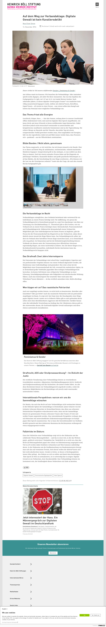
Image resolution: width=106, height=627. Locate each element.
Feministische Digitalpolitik (43, 475)
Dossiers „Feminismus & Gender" (64, 91)
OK (84, 615)
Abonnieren (53, 553)
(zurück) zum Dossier (44, 365)
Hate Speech (58, 475)
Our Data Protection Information (9, 622)
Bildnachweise (31, 86)
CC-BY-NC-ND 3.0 (64, 480)
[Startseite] (23, 6)
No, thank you (95, 615)
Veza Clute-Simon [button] (29, 23)
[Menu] (97, 4)
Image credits (27, 207)
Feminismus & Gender (35, 357)
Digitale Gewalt (28, 475)
